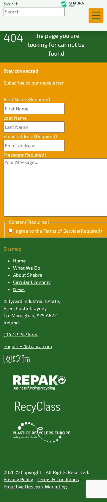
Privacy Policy (18, 479)
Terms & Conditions (58, 479)
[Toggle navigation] (96, 15)
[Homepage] (72, 3)
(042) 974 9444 (21, 334)
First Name (27, 99)
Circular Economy (32, 282)
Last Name (15, 118)
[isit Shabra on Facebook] (8, 358)
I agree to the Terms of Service (57, 231)
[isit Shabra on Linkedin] (26, 358)
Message (25, 154)
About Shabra (27, 275)
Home (19, 260)
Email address (30, 136)
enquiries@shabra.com (28, 346)
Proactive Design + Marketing (35, 486)
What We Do (26, 267)
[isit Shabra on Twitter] (17, 358)
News (19, 289)
